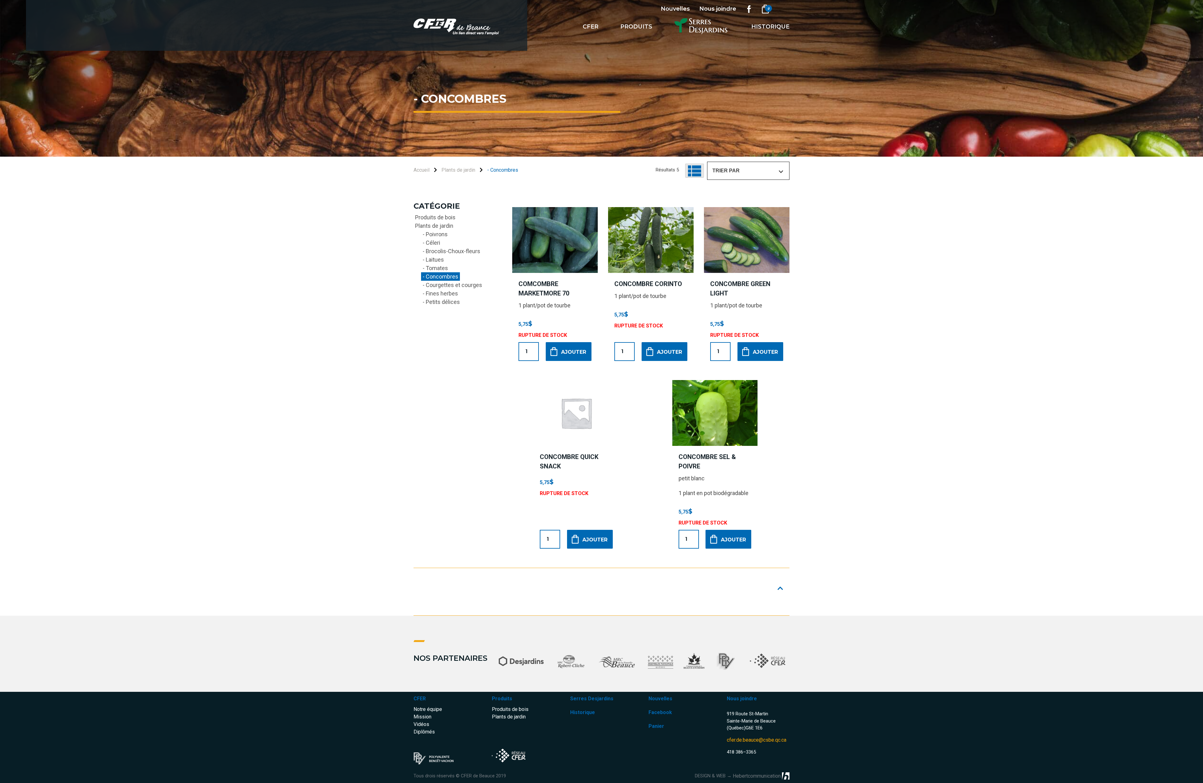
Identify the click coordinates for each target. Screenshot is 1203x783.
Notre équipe (428, 709)
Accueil (422, 170)
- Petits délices (441, 302)
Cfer (590, 26)
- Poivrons (435, 234)
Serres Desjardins (591, 699)
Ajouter (573, 352)
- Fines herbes (440, 293)
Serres (701, 26)
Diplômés (424, 732)
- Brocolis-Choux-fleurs (451, 251)
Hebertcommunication (757, 776)
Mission (422, 717)
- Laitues (433, 259)
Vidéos (421, 724)
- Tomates (435, 268)
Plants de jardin (458, 170)
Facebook (660, 712)
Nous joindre (717, 8)
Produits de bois (435, 217)
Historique (770, 26)
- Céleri (431, 242)
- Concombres (440, 276)
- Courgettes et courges (452, 285)
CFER (420, 699)
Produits (636, 26)
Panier (656, 726)
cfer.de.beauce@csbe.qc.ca (756, 740)
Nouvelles (675, 8)
